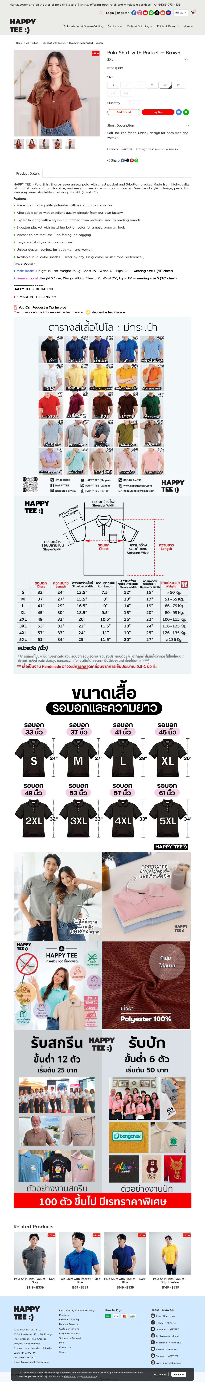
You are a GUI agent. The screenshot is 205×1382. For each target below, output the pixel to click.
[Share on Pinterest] (132, 160)
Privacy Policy (71, 1376)
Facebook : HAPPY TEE (168, 1342)
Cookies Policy (89, 1376)
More (187, 26)
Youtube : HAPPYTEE (168, 1329)
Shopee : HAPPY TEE (166, 1356)
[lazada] (168, 12)
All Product (32, 43)
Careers (63, 1352)
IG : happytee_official (167, 1336)
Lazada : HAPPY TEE (166, 1349)
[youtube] (145, 12)
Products (64, 1315)
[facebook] (133, 12)
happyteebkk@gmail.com (35, 1362)
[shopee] (162, 12)
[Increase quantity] (140, 103)
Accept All (178, 1374)
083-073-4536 (26, 1357)
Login (110, 13)
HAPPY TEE (126, 149)
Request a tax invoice (108, 312)
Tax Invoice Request (70, 1338)
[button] (100, 13)
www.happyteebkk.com (168, 1363)
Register (123, 13)
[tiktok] (157, 12)
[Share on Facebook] (123, 160)
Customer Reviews (69, 1329)
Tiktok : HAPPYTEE (165, 1323)
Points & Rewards (68, 1324)
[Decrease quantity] (128, 103)
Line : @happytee (165, 1316)
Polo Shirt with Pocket (54, 43)
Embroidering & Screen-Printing (76, 1310)
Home (19, 43)
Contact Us (65, 1347)
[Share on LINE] (136, 160)
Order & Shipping (69, 1319)
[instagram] (139, 12)
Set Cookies (160, 1374)
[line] (151, 12)
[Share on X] (127, 160)
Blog (61, 1342)
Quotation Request (69, 1333)
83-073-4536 (171, 4)
